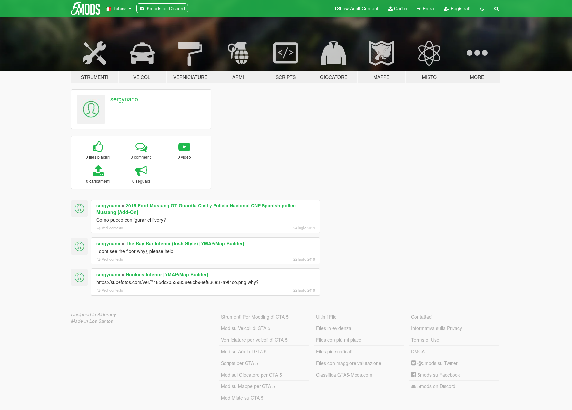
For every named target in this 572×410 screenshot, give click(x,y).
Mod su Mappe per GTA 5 (248, 386)
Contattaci (421, 316)
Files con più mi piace (338, 339)
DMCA (418, 351)
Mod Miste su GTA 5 (242, 397)
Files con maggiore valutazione (348, 363)
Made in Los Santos (92, 321)
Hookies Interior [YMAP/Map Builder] (167, 274)
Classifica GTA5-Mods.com (344, 374)
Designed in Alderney (93, 314)
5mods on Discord (435, 386)
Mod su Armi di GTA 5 (244, 351)
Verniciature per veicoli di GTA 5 (254, 339)
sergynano (124, 98)
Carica (400, 8)
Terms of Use (425, 339)
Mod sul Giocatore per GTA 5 (251, 374)
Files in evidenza (333, 328)
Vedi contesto (112, 227)
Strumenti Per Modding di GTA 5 (255, 316)
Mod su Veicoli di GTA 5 (245, 328)
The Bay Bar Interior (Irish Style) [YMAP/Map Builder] (185, 243)
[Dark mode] (482, 8)
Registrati (459, 8)
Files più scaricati (334, 351)
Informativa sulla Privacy (436, 328)
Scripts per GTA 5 (239, 363)
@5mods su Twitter (437, 363)
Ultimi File (326, 316)
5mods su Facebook (438, 374)
